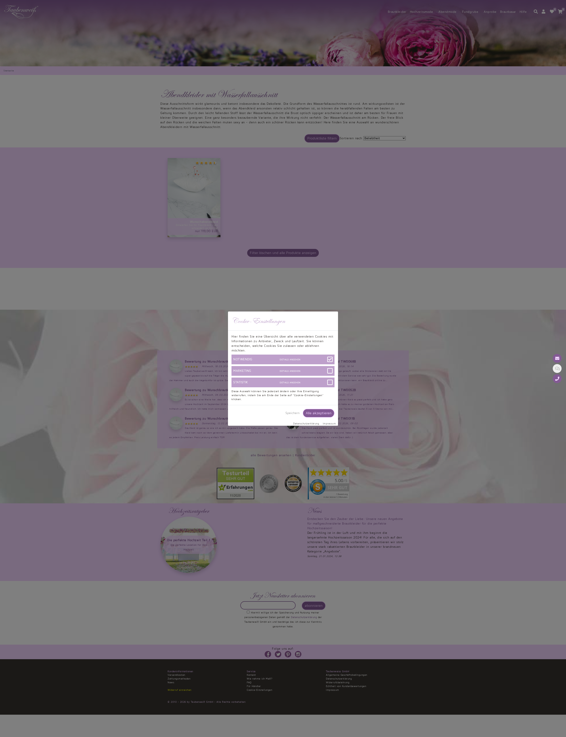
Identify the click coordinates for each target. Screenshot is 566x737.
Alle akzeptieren (318, 413)
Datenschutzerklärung (306, 423)
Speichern (292, 413)
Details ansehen (290, 359)
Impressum (329, 423)
